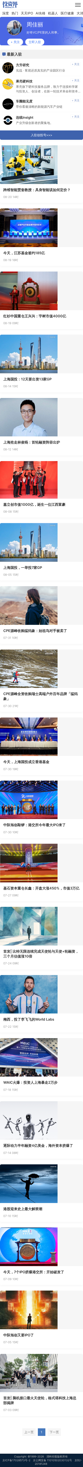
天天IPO (27, 13)
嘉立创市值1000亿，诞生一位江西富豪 (34, 504)
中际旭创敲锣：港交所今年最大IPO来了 (34, 825)
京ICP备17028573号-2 (16, 1460)
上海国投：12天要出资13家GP (27, 379)
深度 (5, 13)
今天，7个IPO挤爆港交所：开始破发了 (33, 1272)
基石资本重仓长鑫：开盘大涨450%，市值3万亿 (41, 888)
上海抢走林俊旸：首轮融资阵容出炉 (31, 442)
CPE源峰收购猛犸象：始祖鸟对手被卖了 (35, 630)
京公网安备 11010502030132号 (52, 1460)
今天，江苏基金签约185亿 (24, 253)
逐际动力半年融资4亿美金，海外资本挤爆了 (38, 1145)
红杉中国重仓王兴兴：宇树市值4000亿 (34, 316)
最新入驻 (14, 54)
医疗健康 (67, 13)
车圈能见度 (24, 101)
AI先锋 (40, 13)
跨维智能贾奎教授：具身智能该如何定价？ (37, 190)
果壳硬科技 (24, 81)
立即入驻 (35, 42)
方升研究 (22, 65)
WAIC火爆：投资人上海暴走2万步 (30, 1082)
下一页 (54, 1432)
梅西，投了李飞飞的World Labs (28, 1019)
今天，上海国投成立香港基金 (26, 761)
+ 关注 (15, 42)
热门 (15, 13)
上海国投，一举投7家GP (22, 567)
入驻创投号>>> (41, 135)
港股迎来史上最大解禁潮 (22, 1209)
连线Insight (24, 117)
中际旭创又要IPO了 (18, 1335)
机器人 (53, 13)
